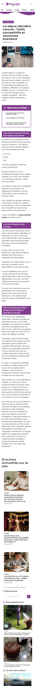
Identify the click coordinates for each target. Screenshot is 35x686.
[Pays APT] (13, 4)
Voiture (7, 680)
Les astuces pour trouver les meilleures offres (15, 113)
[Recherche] (27, 4)
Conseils (8, 22)
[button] (29, 587)
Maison (6, 631)
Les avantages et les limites (15, 118)
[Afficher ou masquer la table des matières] (28, 108)
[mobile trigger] (3, 4)
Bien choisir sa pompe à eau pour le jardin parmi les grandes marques (17, 633)
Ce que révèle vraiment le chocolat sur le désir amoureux (17, 665)
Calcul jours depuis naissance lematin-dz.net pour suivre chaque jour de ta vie (14, 498)
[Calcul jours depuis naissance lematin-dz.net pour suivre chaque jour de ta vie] (16, 481)
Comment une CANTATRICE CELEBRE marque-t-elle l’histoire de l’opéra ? (16, 539)
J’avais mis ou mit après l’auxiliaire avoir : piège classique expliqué (16, 578)
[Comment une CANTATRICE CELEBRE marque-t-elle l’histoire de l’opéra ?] (16, 521)
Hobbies (6, 493)
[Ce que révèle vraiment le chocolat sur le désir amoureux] (18, 651)
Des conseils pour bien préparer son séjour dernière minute (16, 123)
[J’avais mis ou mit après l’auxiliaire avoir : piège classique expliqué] (16, 562)
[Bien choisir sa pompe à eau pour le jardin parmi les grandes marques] (18, 619)
